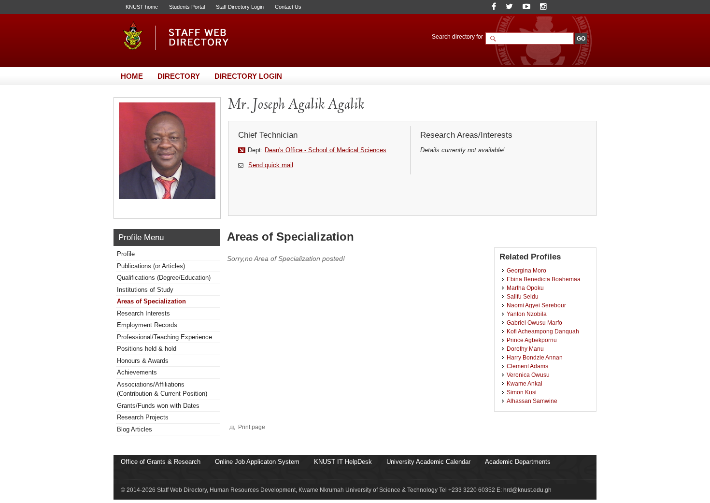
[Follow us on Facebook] (494, 6)
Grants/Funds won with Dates (158, 405)
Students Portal (187, 7)
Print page (251, 427)
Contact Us (288, 7)
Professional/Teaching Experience (164, 337)
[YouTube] (526, 6)
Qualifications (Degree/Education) (164, 277)
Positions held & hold (146, 348)
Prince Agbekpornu (532, 340)
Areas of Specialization (151, 301)
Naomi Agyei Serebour (536, 305)
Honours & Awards (143, 360)
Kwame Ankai (524, 383)
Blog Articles (134, 429)
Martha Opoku (525, 288)
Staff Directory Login (240, 7)
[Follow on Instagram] (543, 6)
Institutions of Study (145, 289)
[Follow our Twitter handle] (509, 6)
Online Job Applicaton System (257, 461)
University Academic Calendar (428, 461)
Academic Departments (518, 461)
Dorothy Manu (525, 348)
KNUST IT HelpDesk (343, 461)
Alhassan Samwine (532, 401)
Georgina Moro (526, 270)
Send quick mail (270, 165)
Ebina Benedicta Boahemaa (544, 279)
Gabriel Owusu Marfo (534, 322)
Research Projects (143, 417)
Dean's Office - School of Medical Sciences (325, 150)
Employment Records (147, 325)
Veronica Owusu (528, 375)
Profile (126, 254)
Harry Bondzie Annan (535, 357)
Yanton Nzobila (527, 314)
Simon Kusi (522, 392)
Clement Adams (527, 366)
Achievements (137, 372)
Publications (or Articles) (151, 266)
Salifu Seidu (523, 296)
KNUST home (142, 7)
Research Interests (143, 313)
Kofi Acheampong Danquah (543, 331)
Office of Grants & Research (160, 461)
